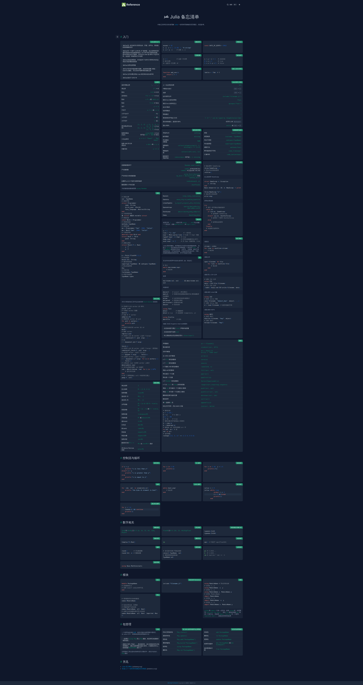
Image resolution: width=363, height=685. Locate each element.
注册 (134, 632)
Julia (176, 24)
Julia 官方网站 (127, 667)
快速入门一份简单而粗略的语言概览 (134, 669)
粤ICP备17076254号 (173, 683)
